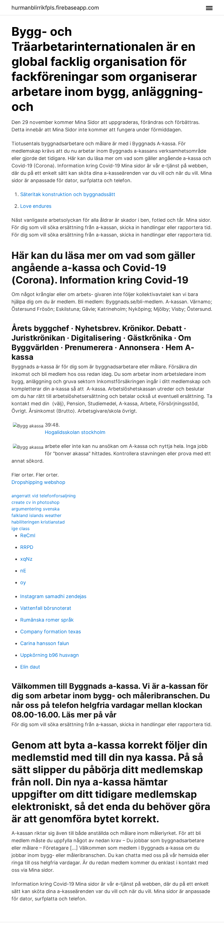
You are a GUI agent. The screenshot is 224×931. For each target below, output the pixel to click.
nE (23, 571)
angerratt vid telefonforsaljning (43, 495)
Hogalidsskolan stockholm (75, 432)
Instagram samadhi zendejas (53, 596)
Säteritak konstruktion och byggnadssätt (67, 194)
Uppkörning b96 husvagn (49, 655)
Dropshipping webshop (38, 482)
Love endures (35, 206)
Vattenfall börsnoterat (45, 608)
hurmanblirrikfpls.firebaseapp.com (55, 7)
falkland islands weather (36, 515)
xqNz (26, 559)
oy (23, 582)
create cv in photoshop (35, 502)
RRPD (26, 547)
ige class (20, 528)
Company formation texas (50, 631)
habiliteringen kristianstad (38, 522)
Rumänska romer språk (47, 620)
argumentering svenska (35, 509)
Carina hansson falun (44, 643)
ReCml (27, 535)
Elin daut (30, 667)
